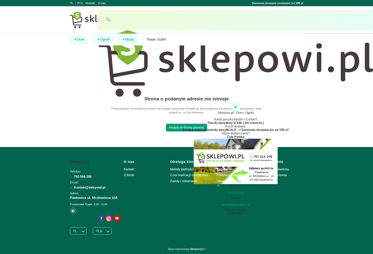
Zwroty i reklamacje (183, 181)
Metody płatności (181, 169)
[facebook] (101, 218)
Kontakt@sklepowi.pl (89, 187)
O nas (101, 3)
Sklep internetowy (185, 249)
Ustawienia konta (275, 175)
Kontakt (90, 3)
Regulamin (224, 169)
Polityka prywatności (231, 175)
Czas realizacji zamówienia (189, 175)
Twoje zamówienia (276, 169)
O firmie (129, 175)
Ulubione (269, 181)
